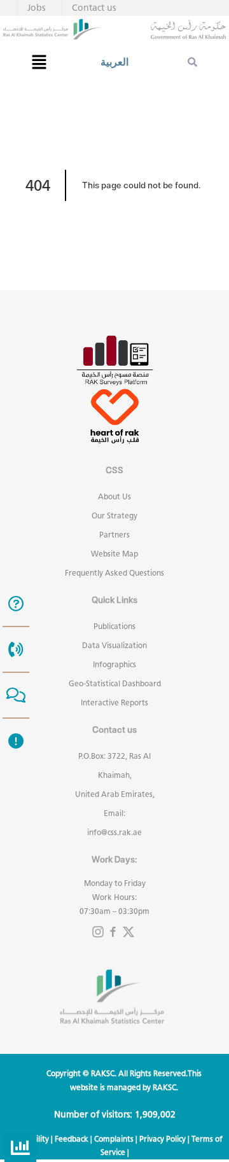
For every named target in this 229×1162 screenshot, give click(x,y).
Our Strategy (114, 515)
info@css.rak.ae (114, 832)
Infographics (114, 664)
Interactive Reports (114, 702)
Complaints (114, 1139)
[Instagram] (98, 931)
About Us (114, 496)
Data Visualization (114, 645)
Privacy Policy (162, 1139)
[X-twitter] (128, 931)
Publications (114, 626)
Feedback (71, 1139)
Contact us (94, 8)
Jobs (36, 8)
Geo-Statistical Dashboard (115, 683)
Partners (114, 534)
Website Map (114, 553)
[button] (39, 61)
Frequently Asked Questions (114, 573)
